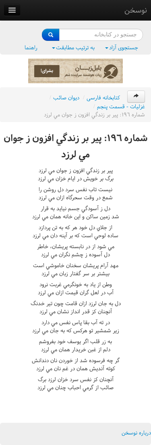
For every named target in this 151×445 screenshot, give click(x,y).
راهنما (31, 47)
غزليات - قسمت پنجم (121, 106)
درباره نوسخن (136, 433)
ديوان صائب (66, 97)
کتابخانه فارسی (103, 97)
